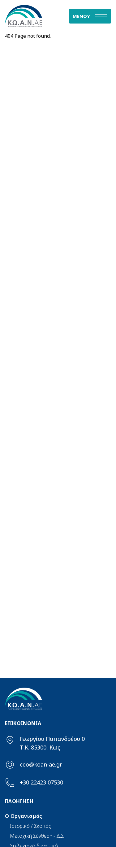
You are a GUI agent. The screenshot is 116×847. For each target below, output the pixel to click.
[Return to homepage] (31, 16)
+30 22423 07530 (41, 782)
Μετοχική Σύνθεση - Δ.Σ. (37, 835)
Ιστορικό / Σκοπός (30, 826)
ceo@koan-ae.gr (41, 764)
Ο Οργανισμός (23, 816)
